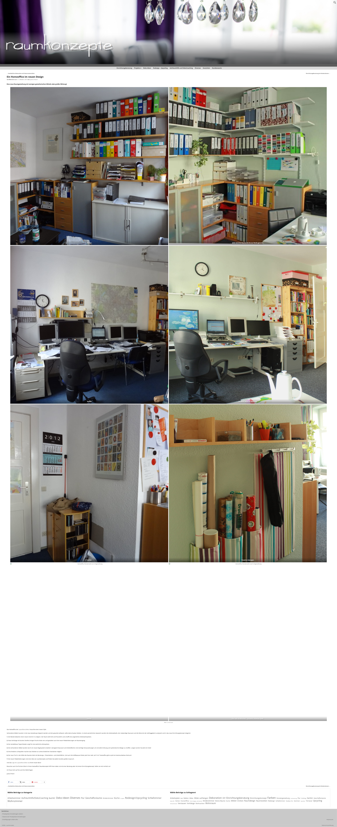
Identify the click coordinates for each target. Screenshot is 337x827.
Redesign (271, 801)
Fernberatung (293, 798)
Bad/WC (52, 798)
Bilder (191, 798)
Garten (310, 798)
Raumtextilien (261, 801)
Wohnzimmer (15, 801)
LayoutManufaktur (24, 729)
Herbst (177, 801)
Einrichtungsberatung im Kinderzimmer (318, 73)
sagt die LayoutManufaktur (20, 762)
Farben (271, 797)
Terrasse (309, 801)
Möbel (233, 801)
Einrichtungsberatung (124, 68)
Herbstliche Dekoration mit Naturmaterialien (21, 73)
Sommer (297, 801)
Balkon (186, 798)
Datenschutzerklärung (327, 825)
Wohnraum (210, 803)
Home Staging (193, 801)
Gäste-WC (172, 801)
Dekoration (215, 797)
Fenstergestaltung (283, 798)
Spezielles (303, 801)
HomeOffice (185, 801)
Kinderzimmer (108, 798)
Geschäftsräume (93, 798)
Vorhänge (191, 803)
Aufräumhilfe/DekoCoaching (34, 798)
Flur (83, 798)
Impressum (330, 819)
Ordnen (240, 801)
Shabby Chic (289, 801)
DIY (224, 798)
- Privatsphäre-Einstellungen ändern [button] (12, 814)
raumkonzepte (170, 722)
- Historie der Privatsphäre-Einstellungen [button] (14, 817)
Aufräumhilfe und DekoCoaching (181, 68)
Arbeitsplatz (175, 798)
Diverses (198, 68)
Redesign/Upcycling (136, 797)
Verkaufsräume (173, 803)
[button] (12, 782)
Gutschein (206, 68)
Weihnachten (200, 803)
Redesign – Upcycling (160, 68)
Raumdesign (249, 800)
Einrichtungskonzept (258, 798)
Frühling (303, 798)
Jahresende (199, 801)
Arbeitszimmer (14, 798)
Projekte (137, 68)
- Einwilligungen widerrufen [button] (10, 819)
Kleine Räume (220, 801)
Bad (182, 798)
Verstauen (182, 803)
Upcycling (317, 800)
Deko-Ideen (147, 68)
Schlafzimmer (154, 798)
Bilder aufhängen (201, 798)
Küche (117, 798)
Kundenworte (217, 68)
